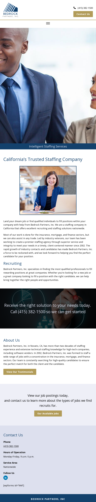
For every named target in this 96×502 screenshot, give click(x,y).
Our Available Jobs (48, 413)
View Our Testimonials (19, 371)
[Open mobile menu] (48, 23)
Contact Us (83, 14)
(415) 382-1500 (31, 311)
